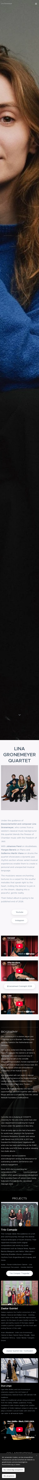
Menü (36, 4)
